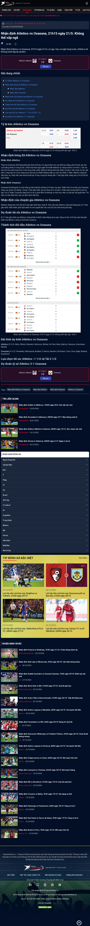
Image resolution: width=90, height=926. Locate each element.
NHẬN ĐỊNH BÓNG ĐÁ (25, 23)
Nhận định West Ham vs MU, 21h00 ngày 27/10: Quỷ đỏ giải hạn (45, 686)
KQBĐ (59, 10)
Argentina (6, 515)
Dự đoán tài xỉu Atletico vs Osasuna (19, 101)
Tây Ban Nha (40, 23)
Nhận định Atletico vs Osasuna (19, 389)
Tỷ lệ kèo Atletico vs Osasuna (17, 81)
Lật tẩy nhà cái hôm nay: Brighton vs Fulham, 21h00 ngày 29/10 (20, 594)
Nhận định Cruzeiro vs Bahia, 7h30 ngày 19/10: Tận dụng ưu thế (45, 794)
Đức (4, 470)
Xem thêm (83, 558)
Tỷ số (77, 10)
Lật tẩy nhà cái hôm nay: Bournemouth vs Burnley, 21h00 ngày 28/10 (65, 594)
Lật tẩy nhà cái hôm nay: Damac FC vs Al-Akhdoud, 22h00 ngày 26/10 (65, 629)
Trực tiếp (69, 10)
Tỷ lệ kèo (51, 10)
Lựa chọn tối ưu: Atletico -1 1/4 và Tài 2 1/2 (23, 113)
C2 (4, 490)
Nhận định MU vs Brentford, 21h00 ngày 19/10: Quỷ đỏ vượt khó (45, 782)
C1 (4, 485)
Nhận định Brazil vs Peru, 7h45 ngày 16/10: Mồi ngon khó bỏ (44, 830)
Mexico (5, 525)
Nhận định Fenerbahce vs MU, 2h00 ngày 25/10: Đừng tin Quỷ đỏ (45, 722)
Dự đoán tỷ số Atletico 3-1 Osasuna (19, 116)
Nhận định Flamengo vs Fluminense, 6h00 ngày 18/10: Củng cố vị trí (47, 806)
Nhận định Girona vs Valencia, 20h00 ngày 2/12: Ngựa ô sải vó (44, 441)
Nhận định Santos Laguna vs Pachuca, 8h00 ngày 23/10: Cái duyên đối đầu (50, 746)
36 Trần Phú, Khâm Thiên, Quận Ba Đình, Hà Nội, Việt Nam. (48, 899)
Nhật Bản (6, 545)
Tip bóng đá (39, 10)
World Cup (7, 550)
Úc (4, 510)
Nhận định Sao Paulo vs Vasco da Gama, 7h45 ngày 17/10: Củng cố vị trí (48, 818)
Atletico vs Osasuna (75, 389)
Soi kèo (17, 10)
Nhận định (27, 10)
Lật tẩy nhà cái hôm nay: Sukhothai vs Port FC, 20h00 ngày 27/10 (23, 629)
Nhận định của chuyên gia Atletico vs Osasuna (24, 97)
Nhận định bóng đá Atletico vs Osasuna (21, 85)
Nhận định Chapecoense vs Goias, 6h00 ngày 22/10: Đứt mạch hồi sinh (48, 758)
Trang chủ (6, 10)
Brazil (5, 495)
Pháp (5, 480)
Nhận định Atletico (17, 89)
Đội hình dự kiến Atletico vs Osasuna (20, 109)
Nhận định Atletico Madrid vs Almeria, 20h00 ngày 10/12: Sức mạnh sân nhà (50, 429)
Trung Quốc (7, 520)
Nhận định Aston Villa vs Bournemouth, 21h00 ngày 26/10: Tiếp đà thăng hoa (50, 698)
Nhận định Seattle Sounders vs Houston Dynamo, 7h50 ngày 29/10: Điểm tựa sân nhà (52, 675)
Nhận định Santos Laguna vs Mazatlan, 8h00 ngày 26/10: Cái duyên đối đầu (50, 710)
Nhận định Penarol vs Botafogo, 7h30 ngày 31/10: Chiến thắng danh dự (48, 650)
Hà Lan (5, 535)
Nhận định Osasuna (18, 93)
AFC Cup (6, 500)
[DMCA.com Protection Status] (45, 908)
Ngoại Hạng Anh (9, 460)
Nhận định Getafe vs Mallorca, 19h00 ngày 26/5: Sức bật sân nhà (45, 405)
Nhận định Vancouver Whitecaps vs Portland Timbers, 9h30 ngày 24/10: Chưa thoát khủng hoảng (53, 735)
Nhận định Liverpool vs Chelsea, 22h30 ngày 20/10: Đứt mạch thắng (47, 770)
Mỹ (4, 530)
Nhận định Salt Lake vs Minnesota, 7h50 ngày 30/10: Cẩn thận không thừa (49, 662)
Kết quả (45, 66)
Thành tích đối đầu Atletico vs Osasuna (21, 105)
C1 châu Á (6, 505)
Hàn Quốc (6, 540)
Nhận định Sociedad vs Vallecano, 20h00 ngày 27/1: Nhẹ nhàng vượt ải (48, 417)
